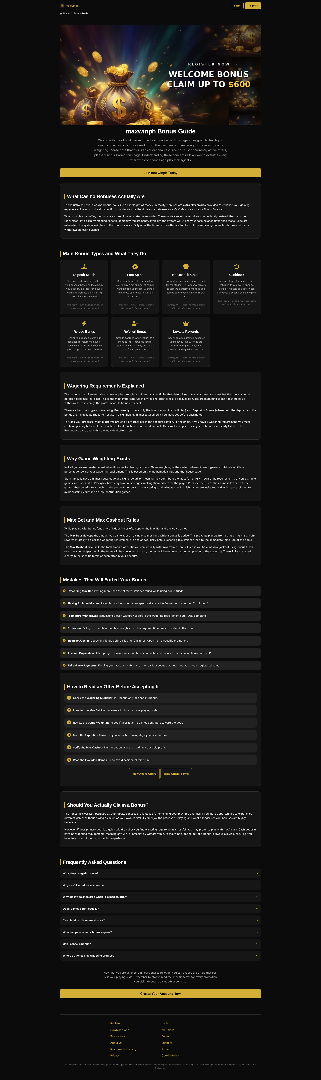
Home (66, 13)
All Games (168, 1030)
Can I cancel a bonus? (77, 943)
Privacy (115, 1055)
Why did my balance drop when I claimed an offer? (95, 896)
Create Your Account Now (160, 994)
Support (167, 1042)
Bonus (165, 1036)
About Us (116, 1042)
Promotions (117, 1036)
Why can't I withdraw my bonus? (83, 885)
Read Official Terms (176, 773)
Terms (165, 1049)
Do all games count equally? (81, 908)
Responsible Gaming (123, 1049)
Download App (119, 1030)
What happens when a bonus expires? (87, 932)
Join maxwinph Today (161, 173)
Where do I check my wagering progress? (89, 955)
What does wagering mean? (80, 873)
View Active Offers (144, 773)
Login (237, 5)
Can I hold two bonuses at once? (84, 920)
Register (253, 5)
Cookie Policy (170, 1055)
